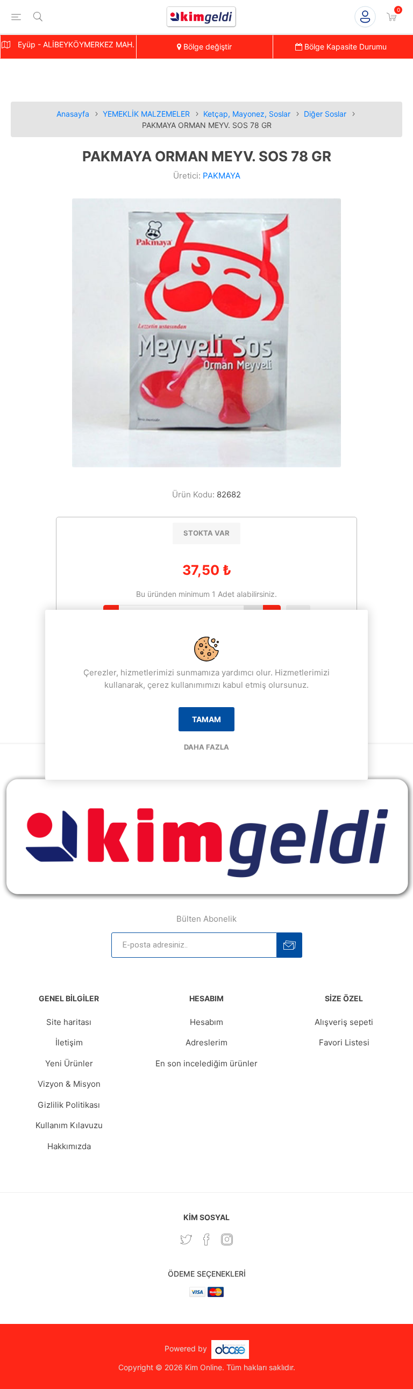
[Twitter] (186, 1239)
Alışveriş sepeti (344, 1022)
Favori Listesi (344, 1042)
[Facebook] (206, 1239)
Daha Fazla (206, 747)
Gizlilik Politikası (69, 1105)
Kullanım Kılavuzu (69, 1125)
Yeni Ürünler (69, 1063)
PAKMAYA (221, 175)
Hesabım (206, 1022)
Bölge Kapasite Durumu (344, 46)
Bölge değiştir (206, 46)
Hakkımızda (69, 1146)
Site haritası (68, 1022)
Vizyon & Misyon (69, 1084)
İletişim (69, 1042)
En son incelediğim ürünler (206, 1063)
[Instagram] (227, 1239)
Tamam (206, 719)
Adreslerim (206, 1042)
